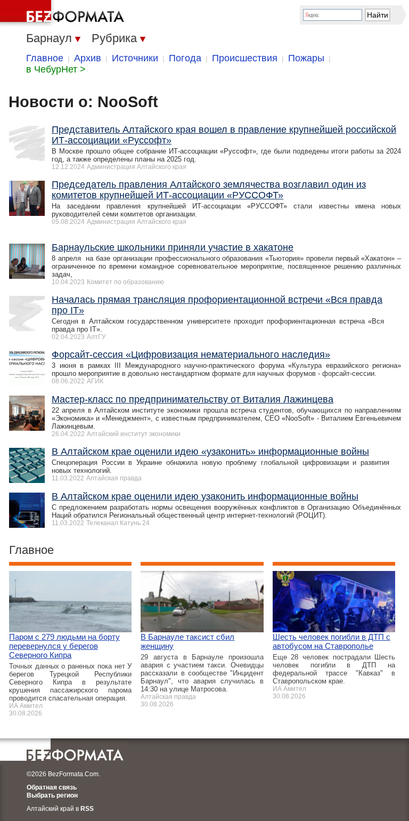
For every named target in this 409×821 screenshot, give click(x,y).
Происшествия (244, 58)
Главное (44, 58)
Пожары (306, 58)
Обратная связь (52, 787)
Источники (135, 58)
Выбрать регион (52, 795)
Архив (87, 58)
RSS (87, 808)
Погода (185, 58)
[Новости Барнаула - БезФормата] (64, 13)
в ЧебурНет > (56, 69)
